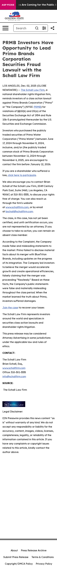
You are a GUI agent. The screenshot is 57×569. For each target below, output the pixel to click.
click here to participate (22, 175)
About (14, 550)
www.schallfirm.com (13, 368)
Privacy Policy (44, 563)
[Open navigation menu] (5, 28)
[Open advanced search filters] (44, 28)
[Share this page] (52, 28)
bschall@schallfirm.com (19, 211)
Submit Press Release (15, 557)
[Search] (36, 28)
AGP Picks (8, 4)
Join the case (10, 307)
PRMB (37, 106)
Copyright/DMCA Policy (19, 563)
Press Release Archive (34, 550)
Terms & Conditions (42, 557)
